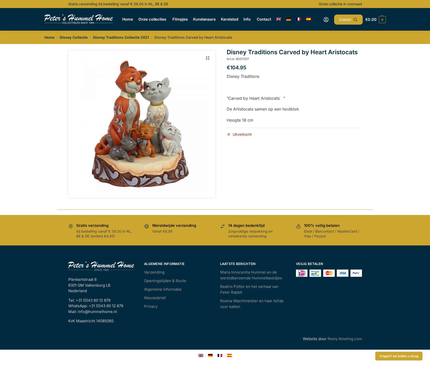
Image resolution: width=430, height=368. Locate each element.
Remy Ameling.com (345, 338)
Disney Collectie (74, 37)
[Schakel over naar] (278, 19)
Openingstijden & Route (165, 280)
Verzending (154, 272)
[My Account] (326, 19)
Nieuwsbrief (155, 297)
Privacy (150, 306)
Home (49, 37)
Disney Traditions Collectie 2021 (121, 37)
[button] (208, 58)
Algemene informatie (162, 289)
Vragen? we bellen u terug (398, 356)
